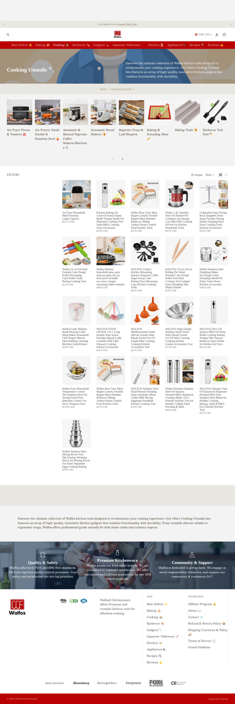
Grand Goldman (199, 647)
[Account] (217, 34)
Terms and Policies (218, 699)
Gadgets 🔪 (154, 630)
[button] (210, 175)
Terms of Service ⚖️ (202, 640)
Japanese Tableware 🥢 (163, 636)
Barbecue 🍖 (155, 623)
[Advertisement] (117, 10)
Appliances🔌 (156, 649)
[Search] (8, 34)
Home (103, 89)
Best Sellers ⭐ (157, 604)
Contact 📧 (195, 617)
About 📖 (194, 610)
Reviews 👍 (154, 662)
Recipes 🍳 (154, 655)
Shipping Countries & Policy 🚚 (208, 632)
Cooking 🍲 (155, 617)
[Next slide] (231, 24)
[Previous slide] (4, 24)
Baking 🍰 (154, 610)
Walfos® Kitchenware (26, 698)
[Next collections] (122, 159)
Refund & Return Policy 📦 (207, 623)
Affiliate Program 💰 (202, 604)
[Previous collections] (112, 159)
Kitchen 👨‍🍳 (154, 643)
